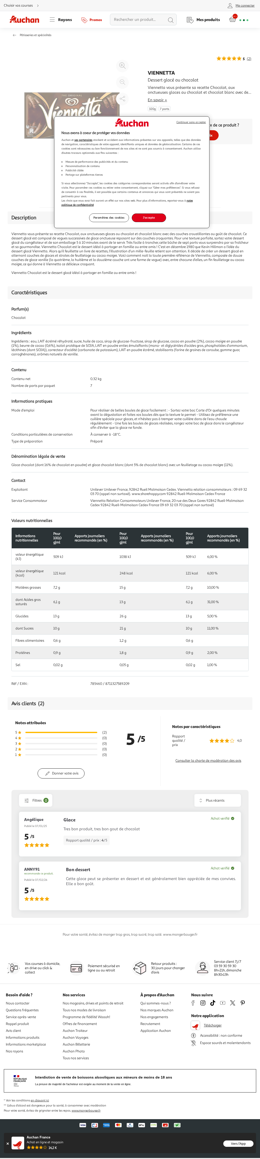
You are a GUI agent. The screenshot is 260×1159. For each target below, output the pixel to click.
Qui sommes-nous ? (155, 1003)
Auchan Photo (74, 1051)
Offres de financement (80, 1024)
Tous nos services (76, 1058)
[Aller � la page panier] (238, 19)
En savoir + (157, 100)
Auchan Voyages (75, 1037)
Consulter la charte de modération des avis (208, 760)
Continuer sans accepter (191, 122)
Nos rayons (14, 1051)
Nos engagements (154, 1017)
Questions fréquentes (22, 1010)
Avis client (13, 1031)
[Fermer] (7, 1143)
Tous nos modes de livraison (84, 1010)
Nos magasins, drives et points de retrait (93, 1003)
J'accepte (149, 217)
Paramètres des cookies (109, 217)
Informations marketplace (26, 1044)
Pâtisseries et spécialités (35, 35)
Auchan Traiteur (75, 1031)
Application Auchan (155, 1031)
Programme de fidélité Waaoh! (86, 1017)
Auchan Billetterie (76, 1044)
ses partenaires (83, 140)
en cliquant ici (40, 1100)
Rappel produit (17, 1024)
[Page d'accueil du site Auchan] (26, 19)
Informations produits (22, 1037)
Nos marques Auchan (156, 1010)
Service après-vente (21, 1017)
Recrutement (150, 1024)
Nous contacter (17, 1003)
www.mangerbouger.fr (86, 1111)
